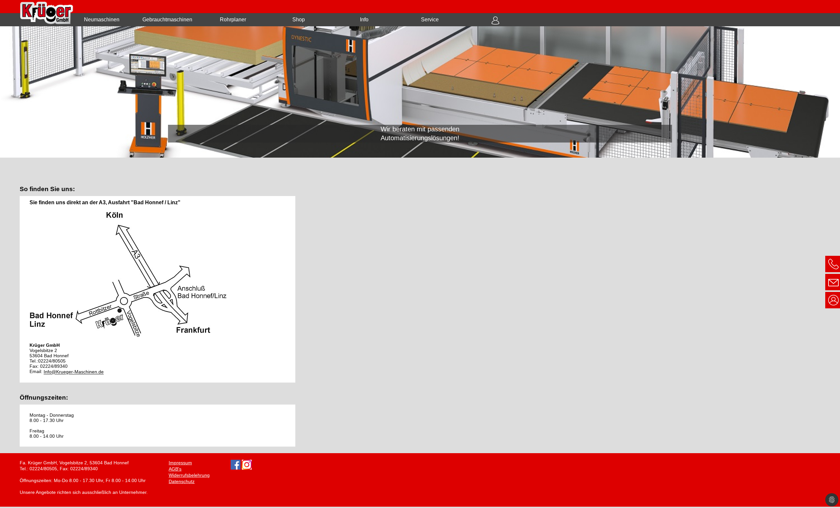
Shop (298, 19)
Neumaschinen (101, 19)
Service (430, 19)
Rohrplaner (233, 19)
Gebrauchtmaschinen (167, 19)
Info (364, 19)
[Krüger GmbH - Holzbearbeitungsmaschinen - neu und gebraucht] (420, 92)
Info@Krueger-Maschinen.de (74, 372)
